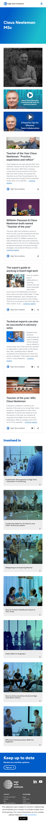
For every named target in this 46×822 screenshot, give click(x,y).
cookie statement (29, 815)
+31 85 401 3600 (9, 797)
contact (6, 799)
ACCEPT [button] (23, 818)
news (24, 801)
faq (5, 801)
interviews (26, 799)
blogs (24, 797)
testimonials (26, 803)
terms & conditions (9, 803)
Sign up (9, 767)
